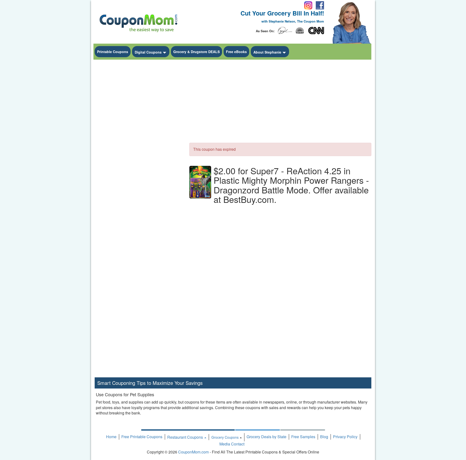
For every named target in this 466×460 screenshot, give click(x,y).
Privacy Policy (345, 436)
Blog (324, 436)
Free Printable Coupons (141, 436)
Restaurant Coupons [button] (185, 437)
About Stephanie (267, 52)
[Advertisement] (138, 134)
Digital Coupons (148, 52)
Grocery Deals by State (266, 436)
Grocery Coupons (225, 437)
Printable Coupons (112, 51)
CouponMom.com (193, 452)
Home (111, 436)
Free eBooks (236, 51)
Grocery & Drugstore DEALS (196, 51)
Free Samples (303, 436)
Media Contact (231, 444)
